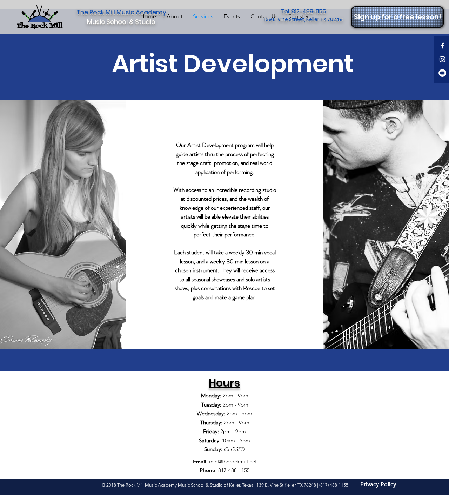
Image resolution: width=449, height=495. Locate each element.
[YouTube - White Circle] (442, 73)
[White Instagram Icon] (442, 59)
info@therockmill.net (233, 461)
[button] (397, 17)
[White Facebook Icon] (442, 45)
